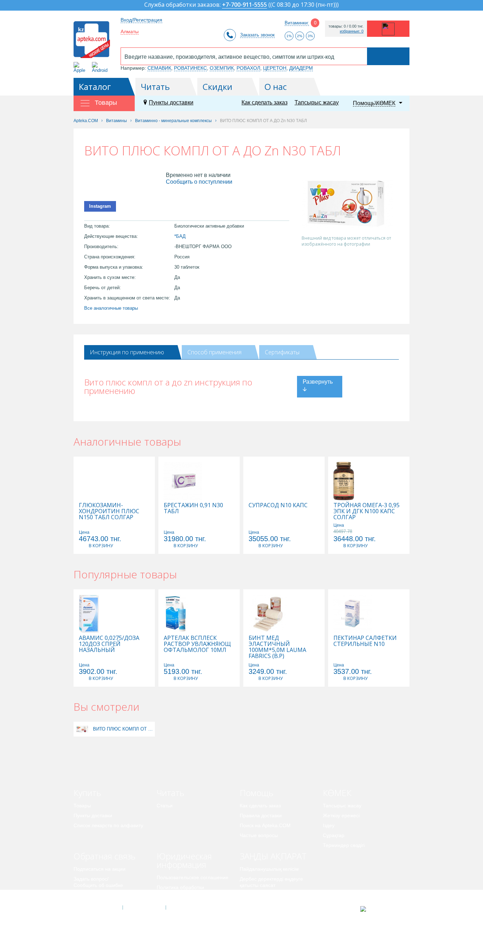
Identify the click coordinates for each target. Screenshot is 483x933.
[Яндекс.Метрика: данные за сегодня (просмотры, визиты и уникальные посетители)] (380, 909)
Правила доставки (261, 815)
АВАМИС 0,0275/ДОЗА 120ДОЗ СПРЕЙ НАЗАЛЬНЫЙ (109, 644)
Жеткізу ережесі (341, 815)
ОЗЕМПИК (222, 68)
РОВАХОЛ (248, 68)
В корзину (101, 546)
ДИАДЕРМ (301, 68)
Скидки (217, 86)
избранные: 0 (351, 31)
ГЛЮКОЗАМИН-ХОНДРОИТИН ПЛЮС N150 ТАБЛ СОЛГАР (109, 511)
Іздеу (328, 825)
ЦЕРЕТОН (274, 68)
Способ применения (214, 352)
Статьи (165, 805)
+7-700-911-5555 (244, 5)
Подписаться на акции (100, 869)
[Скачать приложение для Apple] (81, 67)
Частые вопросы (259, 835)
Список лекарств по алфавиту (108, 825)
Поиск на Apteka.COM (265, 825)
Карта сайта (187, 907)
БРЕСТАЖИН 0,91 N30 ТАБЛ (193, 508)
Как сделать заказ (264, 102)
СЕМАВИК (159, 68)
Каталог (95, 86)
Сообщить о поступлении (199, 182)
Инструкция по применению (127, 352)
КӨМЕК (337, 793)
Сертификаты (282, 352)
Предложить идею (95, 895)
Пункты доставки (171, 102)
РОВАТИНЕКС (190, 68)
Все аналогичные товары (111, 308)
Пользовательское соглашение (192, 877)
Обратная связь (104, 856)
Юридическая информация (184, 860)
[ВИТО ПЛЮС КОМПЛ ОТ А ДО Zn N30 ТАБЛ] (82, 729)
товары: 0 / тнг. (345, 26)
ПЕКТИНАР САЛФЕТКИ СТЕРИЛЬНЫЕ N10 (365, 641)
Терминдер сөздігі (344, 845)
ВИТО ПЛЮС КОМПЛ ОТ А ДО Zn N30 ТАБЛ (123, 729)
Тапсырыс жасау (317, 102)
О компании (144, 907)
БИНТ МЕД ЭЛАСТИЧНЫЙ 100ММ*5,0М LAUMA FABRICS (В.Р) (277, 647)
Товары (82, 805)
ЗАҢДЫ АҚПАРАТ (273, 856)
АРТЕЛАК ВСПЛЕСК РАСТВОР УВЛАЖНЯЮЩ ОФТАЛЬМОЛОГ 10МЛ (197, 644)
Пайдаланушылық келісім (269, 869)
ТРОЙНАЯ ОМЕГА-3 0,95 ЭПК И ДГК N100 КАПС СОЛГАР (366, 511)
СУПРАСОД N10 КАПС (278, 505)
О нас (275, 86)
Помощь (256, 793)
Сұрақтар (333, 835)
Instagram (100, 206)
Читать (155, 86)
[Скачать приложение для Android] (101, 67)
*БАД (180, 236)
